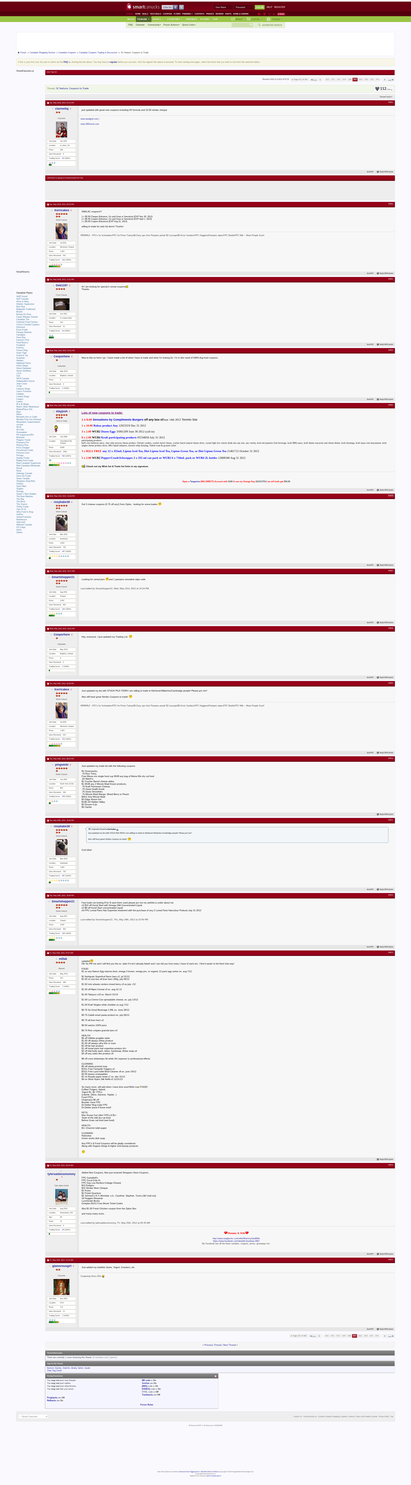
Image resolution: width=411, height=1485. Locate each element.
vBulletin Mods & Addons (210, 1472)
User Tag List (52, 72)
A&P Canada (22, 299)
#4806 (390, 496)
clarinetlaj (62, 108)
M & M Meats (22, 404)
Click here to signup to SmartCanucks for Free (65, 178)
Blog (131, 19)
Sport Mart (21, 486)
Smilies (145, 1383)
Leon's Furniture (23, 391)
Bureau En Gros (23, 314)
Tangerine (195, 481)
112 (385, 89)
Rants (228, 14)
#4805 (390, 405)
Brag (239, 19)
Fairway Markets (24, 332)
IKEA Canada (22, 378)
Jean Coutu (21, 383)
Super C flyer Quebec (26, 494)
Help (269, 7)
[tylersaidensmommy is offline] (61, 1197)
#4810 (390, 758)
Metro (19, 414)
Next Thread (229, 1345)
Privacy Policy (384, 1417)
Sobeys (19, 483)
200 (63, 796)
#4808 (390, 628)
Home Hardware (23, 368)
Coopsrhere (62, 356)
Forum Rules (146, 1404)
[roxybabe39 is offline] (61, 523)
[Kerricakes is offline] (61, 231)
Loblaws (20, 394)
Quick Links (188, 25)
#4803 (390, 279)
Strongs (20, 491)
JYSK (19, 386)
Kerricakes (61, 210)
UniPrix (19, 514)
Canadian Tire (22, 319)
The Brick (20, 501)
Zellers (19, 532)
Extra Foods (22, 329)
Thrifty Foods (22, 506)
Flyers (177, 14)
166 (63, 609)
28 (63, 158)
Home (137, 14)
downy (74, 1368)
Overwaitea (21, 432)
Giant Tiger (21, 353)
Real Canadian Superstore (28, 463)
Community (153, 25)
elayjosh (62, 411)
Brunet (19, 312)
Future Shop (22, 350)
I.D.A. (19, 373)
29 (63, 1230)
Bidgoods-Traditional (25, 309)
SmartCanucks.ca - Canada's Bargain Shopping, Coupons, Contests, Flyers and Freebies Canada (340, 1417)
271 (333, 79)
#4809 (390, 683)
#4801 (390, 102)
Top (215, 19)
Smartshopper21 (63, 577)
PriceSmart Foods (24, 450)
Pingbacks (52, 1397)
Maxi (18, 412)
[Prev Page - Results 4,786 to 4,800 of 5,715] (320, 79)
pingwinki (61, 764)
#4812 (390, 895)
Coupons (167, 14)
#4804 (390, 350)
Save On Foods (23, 476)
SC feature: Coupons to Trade (72, 88)
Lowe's (19, 401)
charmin (66, 1368)
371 (377, 79)
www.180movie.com (90, 124)
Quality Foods (22, 458)
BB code (146, 1380)
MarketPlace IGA (24, 409)
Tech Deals (155, 14)
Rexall (19, 468)
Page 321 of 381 (301, 79)
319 (344, 79)
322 (360, 79)
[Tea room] (259, 14)
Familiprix (20, 335)
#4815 (390, 1260)
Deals (145, 14)
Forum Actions (170, 25)
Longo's (19, 399)
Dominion (20, 327)
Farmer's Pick (22, 340)
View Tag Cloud (54, 1370)
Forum (143, 19)
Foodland (20, 345)
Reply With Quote (386, 172)
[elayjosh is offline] (61, 428)
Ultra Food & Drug (24, 512)
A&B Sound (21, 296)
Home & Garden (240, 14)
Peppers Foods (23, 440)
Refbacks (51, 1400)
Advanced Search (272, 25)
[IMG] (144, 1386)
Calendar (140, 25)
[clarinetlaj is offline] (61, 129)
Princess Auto (22, 453)
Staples (19, 489)
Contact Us (298, 1417)
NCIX (18, 427)
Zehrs (19, 530)
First (315, 80)
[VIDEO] (146, 1389)
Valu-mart (20, 522)
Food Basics (22, 342)
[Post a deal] (281, 14)
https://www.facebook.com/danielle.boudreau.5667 (236, 1241)
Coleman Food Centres (27, 322)
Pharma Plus (22, 445)
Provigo (19, 455)
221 (327, 79)
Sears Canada (23, 478)
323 (366, 79)
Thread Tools (385, 97)
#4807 (390, 571)
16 (63, 331)
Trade (277, 19)
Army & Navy (22, 301)
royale (87, 1368)
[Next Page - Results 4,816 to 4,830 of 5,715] (385, 79)
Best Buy (20, 306)
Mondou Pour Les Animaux (28, 419)
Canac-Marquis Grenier (27, 317)
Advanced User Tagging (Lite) (189, 1472)
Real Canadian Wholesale (28, 465)
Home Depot (22, 365)
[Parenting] (274, 14)
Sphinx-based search (213, 1476)
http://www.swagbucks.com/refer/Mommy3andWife (236, 1238)
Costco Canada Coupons (27, 324)
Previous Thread (212, 1345)
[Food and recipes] (269, 14)
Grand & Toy (22, 355)
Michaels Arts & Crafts (26, 417)
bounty (58, 1368)
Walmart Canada (24, 524)
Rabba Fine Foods (24, 460)
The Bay (20, 499)
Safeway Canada (24, 473)
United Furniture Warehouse (23, 518)
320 (350, 79)
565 (63, 456)
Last (389, 80)
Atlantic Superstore (25, 304)
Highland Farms (23, 363)
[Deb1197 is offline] (61, 304)
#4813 (390, 953)
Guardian (20, 358)
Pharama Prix (22, 442)
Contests (199, 14)
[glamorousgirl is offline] (61, 1287)
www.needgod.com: (90, 119)
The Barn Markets (24, 496)
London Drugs (22, 396)
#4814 (390, 1165)
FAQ (130, 25)
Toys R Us (21, 509)
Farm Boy (21, 337)
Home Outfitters (23, 371)
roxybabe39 (62, 502)
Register (279, 7)
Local (257, 19)
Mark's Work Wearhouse (27, 407)
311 (338, 79)
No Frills (20, 429)
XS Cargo (20, 527)
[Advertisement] (106, 190)
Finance (210, 14)
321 (355, 79)
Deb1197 (62, 285)
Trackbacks (147, 1395)
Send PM (370, 172)
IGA (18, 376)
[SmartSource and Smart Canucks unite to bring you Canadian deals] (29, 279)
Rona (18, 471)
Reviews (219, 14)
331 (372, 79)
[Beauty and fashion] (264, 14)
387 (63, 551)
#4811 (390, 820)
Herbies (19, 360)
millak (63, 958)
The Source (21, 504)
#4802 (390, 204)
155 (63, 260)
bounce (50, 1368)
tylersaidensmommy (61, 1174)
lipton (80, 1368)
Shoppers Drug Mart (25, 481)
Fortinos (20, 347)
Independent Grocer (25, 381)
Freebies (187, 14)
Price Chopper (23, 447)
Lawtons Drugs (23, 389)
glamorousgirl (61, 1266)
